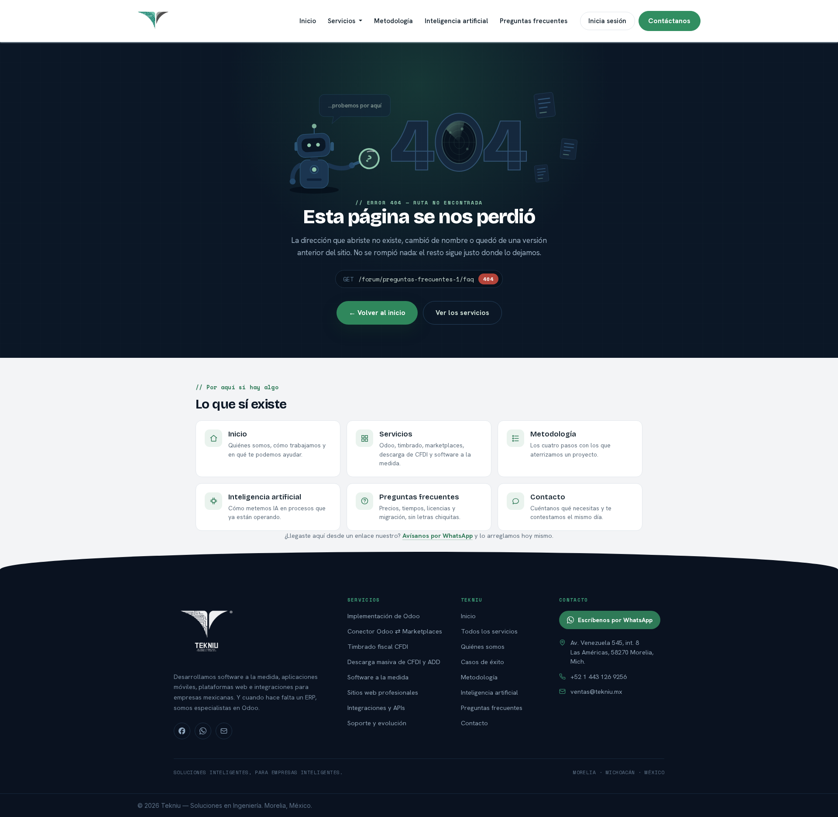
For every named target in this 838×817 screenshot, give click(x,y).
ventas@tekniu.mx (596, 691)
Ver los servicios (462, 312)
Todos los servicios (489, 631)
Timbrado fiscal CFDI (377, 646)
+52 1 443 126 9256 (598, 676)
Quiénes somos (483, 646)
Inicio (468, 616)
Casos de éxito (482, 662)
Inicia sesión (607, 21)
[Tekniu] (251, 630)
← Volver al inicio (377, 312)
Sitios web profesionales (382, 692)
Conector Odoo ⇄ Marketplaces (394, 631)
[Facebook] (182, 731)
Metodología (479, 677)
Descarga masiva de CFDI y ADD (393, 662)
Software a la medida (378, 677)
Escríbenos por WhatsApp (615, 620)
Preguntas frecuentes (491, 707)
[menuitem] (308, 21)
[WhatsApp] (203, 731)
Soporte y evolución (376, 723)
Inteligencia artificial (489, 692)
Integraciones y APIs (376, 707)
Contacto (474, 723)
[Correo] (224, 731)
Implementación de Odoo (383, 616)
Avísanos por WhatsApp (437, 535)
